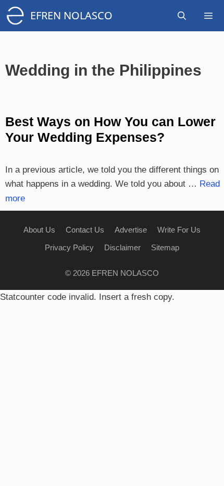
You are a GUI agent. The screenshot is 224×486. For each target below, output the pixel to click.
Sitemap (165, 247)
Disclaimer (122, 247)
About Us (39, 229)
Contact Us (85, 229)
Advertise (131, 229)
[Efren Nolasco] (17, 15)
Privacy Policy (69, 247)
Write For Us (179, 229)
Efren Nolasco (71, 15)
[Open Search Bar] (182, 15)
